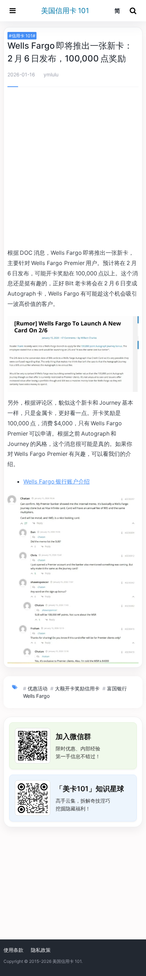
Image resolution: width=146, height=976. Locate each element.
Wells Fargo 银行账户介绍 (56, 481)
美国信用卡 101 (65, 10)
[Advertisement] (73, 169)
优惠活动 (37, 688)
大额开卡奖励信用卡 (77, 688)
